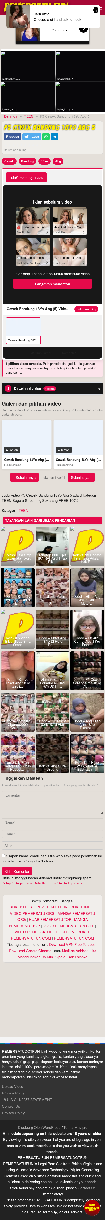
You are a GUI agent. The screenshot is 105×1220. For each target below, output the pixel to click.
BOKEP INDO (82, 906)
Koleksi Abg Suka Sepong (52, 767)
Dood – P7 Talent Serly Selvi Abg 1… (52, 724)
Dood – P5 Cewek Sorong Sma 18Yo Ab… (87, 683)
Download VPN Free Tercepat (72, 944)
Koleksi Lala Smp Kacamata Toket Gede (18, 558)
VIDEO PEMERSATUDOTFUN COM (45, 931)
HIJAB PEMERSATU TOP (50, 919)
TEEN (23, 510)
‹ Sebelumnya (24, 477)
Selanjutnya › (81, 477)
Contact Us (11, 1106)
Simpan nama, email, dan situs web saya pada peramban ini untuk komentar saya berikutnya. (52, 858)
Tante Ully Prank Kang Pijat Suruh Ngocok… (18, 766)
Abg (58, 161)
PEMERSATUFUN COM (74, 938)
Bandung (27, 161)
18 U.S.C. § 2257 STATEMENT (27, 1099)
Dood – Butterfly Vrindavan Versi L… (17, 600)
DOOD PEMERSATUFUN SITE (68, 925)
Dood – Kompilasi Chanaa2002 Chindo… (17, 724)
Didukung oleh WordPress (39, 1127)
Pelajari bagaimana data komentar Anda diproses (42, 882)
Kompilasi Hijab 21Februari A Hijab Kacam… (87, 766)
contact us (87, 1187)
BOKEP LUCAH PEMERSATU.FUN (39, 906)
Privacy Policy (13, 1092)
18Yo (44, 161)
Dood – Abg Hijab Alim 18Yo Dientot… (87, 724)
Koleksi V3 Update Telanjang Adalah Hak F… (87, 558)
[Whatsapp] (46, 137)
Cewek (9, 161)
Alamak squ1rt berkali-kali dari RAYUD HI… (52, 683)
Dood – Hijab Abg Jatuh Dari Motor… (87, 600)
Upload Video (12, 1086)
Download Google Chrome (30, 950)
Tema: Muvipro (75, 1127)
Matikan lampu (41, 352)
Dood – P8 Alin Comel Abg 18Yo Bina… (87, 641)
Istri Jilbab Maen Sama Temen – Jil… (52, 600)
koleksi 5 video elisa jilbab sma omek (18, 641)
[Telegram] (54, 137)
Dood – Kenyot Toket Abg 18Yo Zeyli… (18, 683)
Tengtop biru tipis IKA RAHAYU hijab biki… (52, 558)
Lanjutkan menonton (52, 283)
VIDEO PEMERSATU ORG (32, 913)
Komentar (69, 352)
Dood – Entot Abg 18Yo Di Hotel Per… (52, 641)
